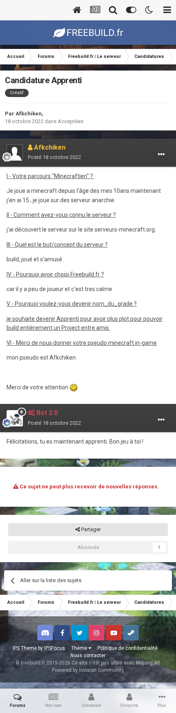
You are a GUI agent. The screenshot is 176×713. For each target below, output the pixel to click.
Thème (79, 648)
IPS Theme (25, 648)
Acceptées (70, 121)
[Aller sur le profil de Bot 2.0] (15, 418)
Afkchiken (29, 113)
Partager (90, 529)
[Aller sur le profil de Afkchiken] (15, 152)
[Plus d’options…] (161, 154)
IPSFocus (54, 648)
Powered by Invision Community (88, 670)
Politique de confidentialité (127, 648)
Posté (54, 157)
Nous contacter (88, 655)
